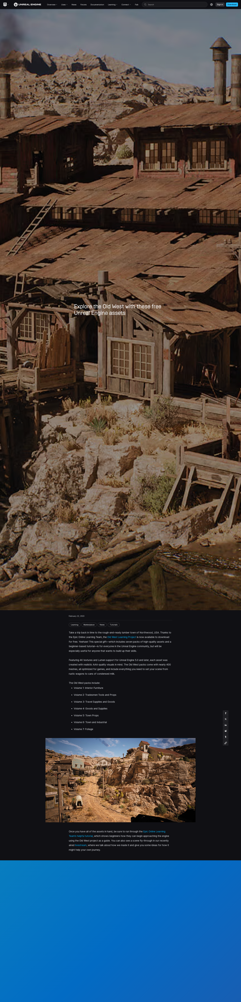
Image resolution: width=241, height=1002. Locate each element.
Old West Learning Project (121, 637)
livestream (81, 845)
